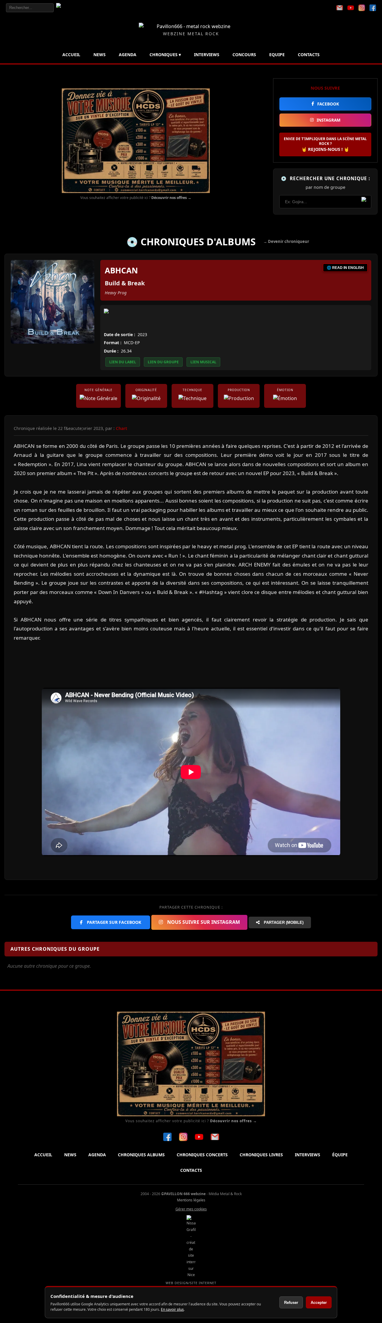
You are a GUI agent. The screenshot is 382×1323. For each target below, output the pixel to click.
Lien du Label (122, 362)
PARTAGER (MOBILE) (283, 922)
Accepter (319, 1302)
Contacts (309, 54)
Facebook (328, 104)
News (99, 54)
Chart (121, 428)
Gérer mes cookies (191, 1209)
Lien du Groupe (163, 362)
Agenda (127, 54)
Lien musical (203, 362)
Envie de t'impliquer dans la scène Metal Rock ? (325, 144)
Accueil (71, 54)
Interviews (206, 54)
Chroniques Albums (141, 1154)
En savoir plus (172, 1309)
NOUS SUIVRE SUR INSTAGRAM (203, 922)
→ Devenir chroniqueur (286, 241)
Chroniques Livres (261, 1154)
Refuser (291, 1302)
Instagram (329, 120)
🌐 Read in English (345, 268)
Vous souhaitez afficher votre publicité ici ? (135, 197)
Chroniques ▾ (165, 54)
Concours (244, 54)
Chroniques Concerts (202, 1154)
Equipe (277, 54)
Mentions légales (191, 1200)
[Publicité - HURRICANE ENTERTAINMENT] (136, 140)
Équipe (340, 1154)
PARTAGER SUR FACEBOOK (113, 922)
